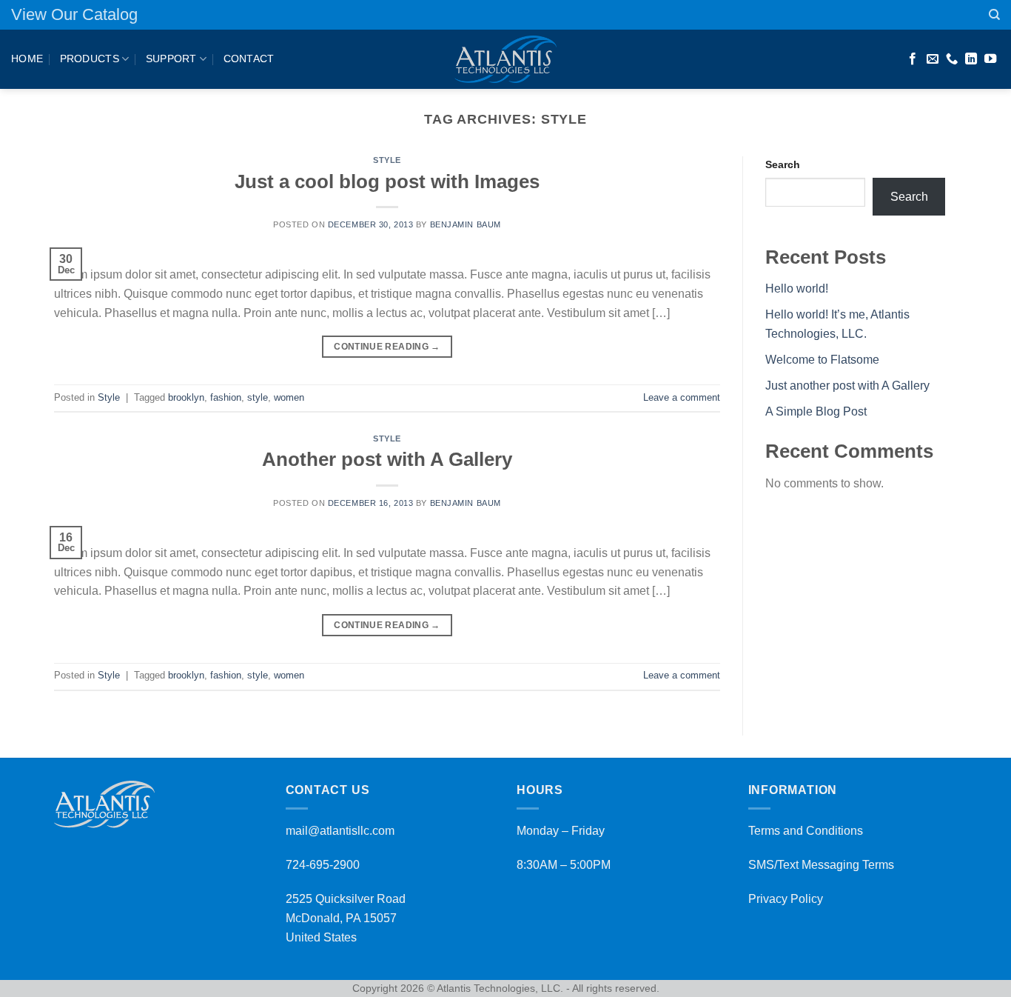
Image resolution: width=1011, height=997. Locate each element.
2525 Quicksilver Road (346, 899)
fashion (225, 397)
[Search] (994, 14)
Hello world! (796, 288)
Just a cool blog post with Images (387, 181)
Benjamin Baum (465, 224)
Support (171, 58)
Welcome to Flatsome (822, 359)
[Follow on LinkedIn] (971, 59)
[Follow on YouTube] (990, 59)
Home (27, 58)
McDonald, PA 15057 (341, 918)
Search (782, 164)
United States (321, 937)
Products (89, 58)
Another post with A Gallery (387, 459)
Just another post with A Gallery (847, 385)
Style (387, 160)
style (257, 397)
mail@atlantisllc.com (340, 830)
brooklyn (186, 397)
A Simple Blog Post (816, 411)
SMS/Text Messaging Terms (821, 864)
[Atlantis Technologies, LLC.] (505, 59)
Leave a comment (681, 397)
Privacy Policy (785, 899)
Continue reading (387, 346)
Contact (249, 58)
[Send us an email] (932, 59)
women (289, 397)
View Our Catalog (74, 14)
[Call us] (952, 59)
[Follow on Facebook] (912, 59)
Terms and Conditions (805, 830)
